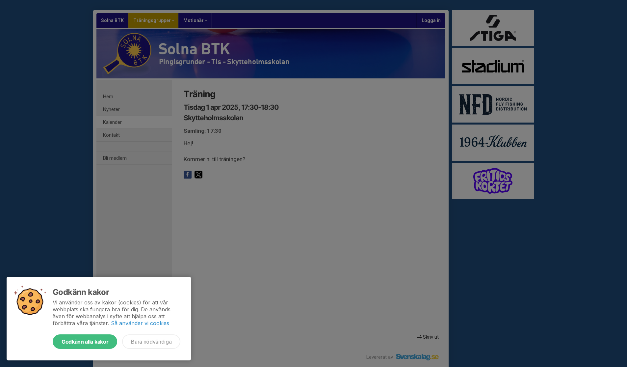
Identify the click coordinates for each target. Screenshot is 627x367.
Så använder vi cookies (140, 323)
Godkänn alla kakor (85, 341)
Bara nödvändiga (151, 341)
